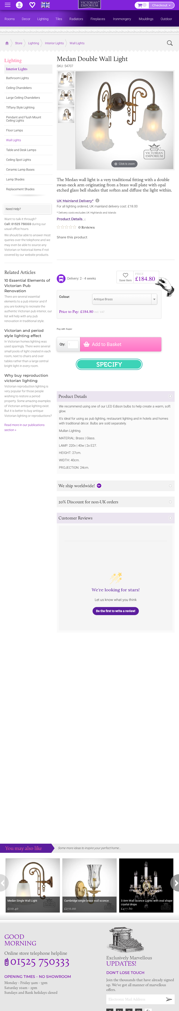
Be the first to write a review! (115, 611)
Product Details (70, 219)
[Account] (21, 5)
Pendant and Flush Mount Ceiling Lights (23, 118)
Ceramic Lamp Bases (20, 169)
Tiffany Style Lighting (20, 107)
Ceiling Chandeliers (19, 88)
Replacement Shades (20, 189)
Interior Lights (17, 68)
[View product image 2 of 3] (66, 97)
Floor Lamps (14, 130)
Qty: (62, 344)
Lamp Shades (15, 179)
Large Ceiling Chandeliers (23, 97)
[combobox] (124, 299)
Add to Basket (106, 344)
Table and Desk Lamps (21, 150)
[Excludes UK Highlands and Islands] (47, 5)
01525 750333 (40, 960)
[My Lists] (34, 5)
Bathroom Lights (17, 78)
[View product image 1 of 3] (66, 79)
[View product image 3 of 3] (66, 115)
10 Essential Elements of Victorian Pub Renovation (27, 285)
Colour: (64, 297)
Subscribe (169, 999)
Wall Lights (13, 140)
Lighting (13, 60)
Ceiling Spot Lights (18, 159)
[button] (116, 396)
